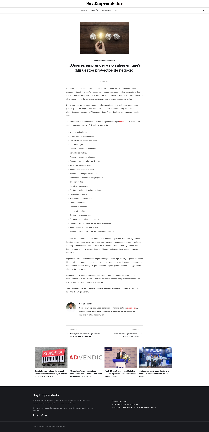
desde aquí (123, 122)
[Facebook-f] (33, 415)
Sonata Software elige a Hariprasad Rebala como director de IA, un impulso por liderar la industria (51, 373)
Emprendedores (100, 60)
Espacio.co (131, 308)
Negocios (111, 60)
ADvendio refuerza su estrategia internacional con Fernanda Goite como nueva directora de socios (86, 373)
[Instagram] (42, 415)
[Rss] (46, 415)
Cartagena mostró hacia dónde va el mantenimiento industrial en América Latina (154, 373)
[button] (3, 3)
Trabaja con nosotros (119, 401)
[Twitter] (38, 415)
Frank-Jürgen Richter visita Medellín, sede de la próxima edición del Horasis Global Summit (120, 373)
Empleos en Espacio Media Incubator (125, 404)
